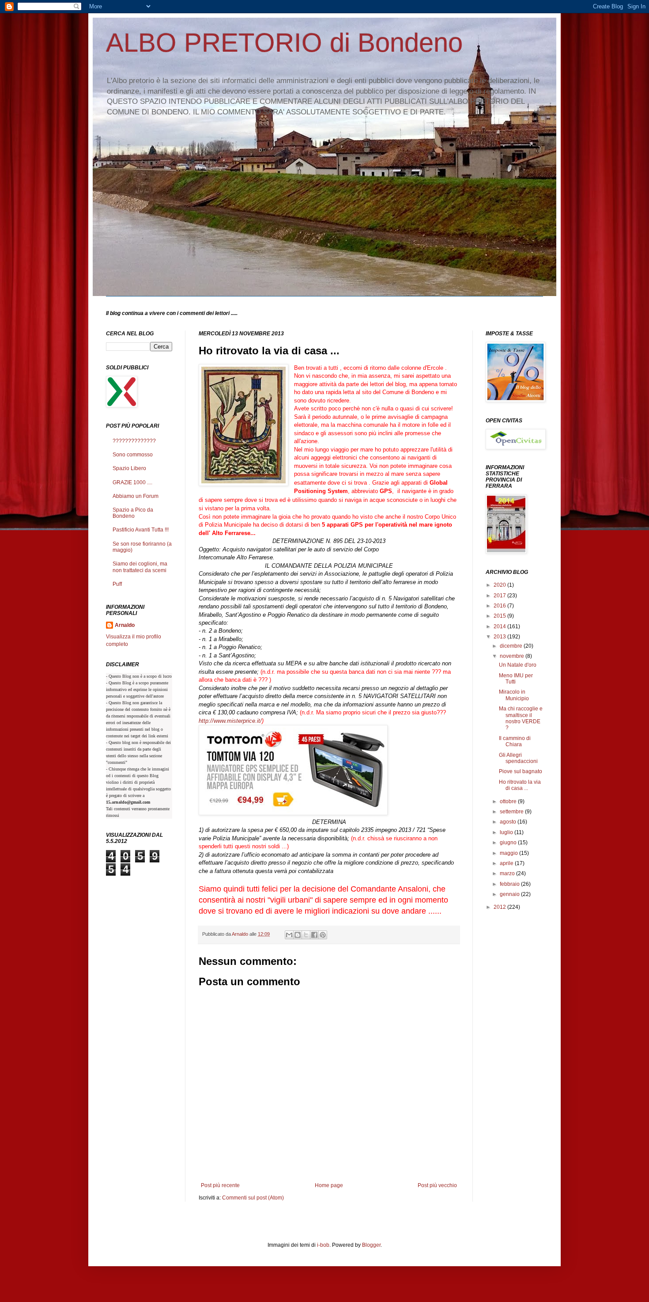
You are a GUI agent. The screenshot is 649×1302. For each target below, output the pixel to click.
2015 (500, 616)
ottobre (509, 801)
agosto (508, 822)
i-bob (323, 1245)
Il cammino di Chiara (515, 741)
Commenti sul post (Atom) (253, 1198)
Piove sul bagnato (520, 771)
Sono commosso (133, 455)
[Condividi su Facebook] (314, 934)
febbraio (510, 884)
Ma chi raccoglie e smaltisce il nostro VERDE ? (521, 718)
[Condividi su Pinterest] (322, 934)
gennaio (510, 894)
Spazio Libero (129, 468)
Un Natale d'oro (517, 665)
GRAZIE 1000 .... (132, 482)
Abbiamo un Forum (135, 496)
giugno (509, 842)
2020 (500, 585)
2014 (500, 626)
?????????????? (134, 441)
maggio (509, 853)
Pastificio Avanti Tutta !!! (141, 530)
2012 (500, 907)
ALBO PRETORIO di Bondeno (284, 42)
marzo (508, 873)
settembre (512, 812)
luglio (507, 832)
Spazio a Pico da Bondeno (133, 513)
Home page (329, 1185)
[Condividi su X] (306, 934)
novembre (512, 656)
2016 (500, 606)
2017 (500, 595)
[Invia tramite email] (289, 934)
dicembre (512, 646)
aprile (507, 863)
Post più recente (220, 1185)
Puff (117, 584)
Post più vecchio (437, 1185)
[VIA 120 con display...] (293, 812)
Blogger (371, 1245)
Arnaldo (125, 625)
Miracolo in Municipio (514, 695)
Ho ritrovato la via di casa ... (520, 785)
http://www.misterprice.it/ (230, 720)
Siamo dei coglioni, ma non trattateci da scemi (140, 567)
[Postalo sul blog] (297, 934)
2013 (500, 637)
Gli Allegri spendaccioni (518, 758)
